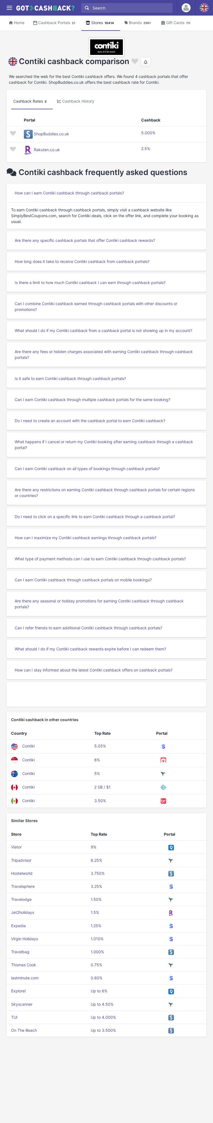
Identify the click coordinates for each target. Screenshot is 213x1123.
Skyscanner (21, 1004)
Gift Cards (178, 22)
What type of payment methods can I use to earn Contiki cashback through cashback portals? (100, 558)
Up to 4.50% (102, 1004)
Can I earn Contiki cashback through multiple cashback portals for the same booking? (92, 399)
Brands (140, 22)
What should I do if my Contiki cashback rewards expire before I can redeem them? (90, 649)
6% (97, 759)
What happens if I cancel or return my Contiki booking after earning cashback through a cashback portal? (104, 444)
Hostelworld (21, 873)
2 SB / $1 (102, 787)
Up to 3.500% (103, 1030)
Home (19, 22)
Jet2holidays (22, 912)
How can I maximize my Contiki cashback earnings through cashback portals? (85, 537)
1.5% (95, 912)
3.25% (96, 886)
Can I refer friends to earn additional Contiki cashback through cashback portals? (88, 627)
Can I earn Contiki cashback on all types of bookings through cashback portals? (87, 468)
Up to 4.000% (103, 1017)
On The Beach (24, 1030)
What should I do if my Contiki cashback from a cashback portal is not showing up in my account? (103, 330)
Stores (102, 22)
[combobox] (125, 7)
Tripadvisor (21, 860)
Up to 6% (99, 990)
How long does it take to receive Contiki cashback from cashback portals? (82, 261)
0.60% (96, 977)
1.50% (96, 899)
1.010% (97, 938)
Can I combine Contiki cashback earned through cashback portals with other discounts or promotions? (96, 306)
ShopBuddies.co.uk (51, 133)
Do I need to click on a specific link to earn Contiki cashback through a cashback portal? (95, 516)
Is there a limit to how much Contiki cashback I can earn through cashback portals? (90, 282)
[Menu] (9, 8)
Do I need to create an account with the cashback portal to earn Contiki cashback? (90, 420)
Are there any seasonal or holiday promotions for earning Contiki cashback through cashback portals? (99, 604)
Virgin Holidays (24, 938)
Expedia (18, 925)
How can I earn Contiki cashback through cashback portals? (69, 193)
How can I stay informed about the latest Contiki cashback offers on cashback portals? (94, 670)
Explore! (18, 990)
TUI (14, 1017)
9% (93, 847)
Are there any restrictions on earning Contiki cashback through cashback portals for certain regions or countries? (105, 492)
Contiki (28, 746)
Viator (16, 847)
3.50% (100, 800)
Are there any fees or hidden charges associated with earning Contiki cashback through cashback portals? (104, 354)
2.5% (145, 148)
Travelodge (21, 899)
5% (97, 773)
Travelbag (20, 951)
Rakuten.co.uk (47, 149)
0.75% (96, 964)
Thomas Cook (23, 964)
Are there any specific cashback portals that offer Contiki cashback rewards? (85, 240)
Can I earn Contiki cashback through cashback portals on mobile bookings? (83, 579)
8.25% (96, 860)
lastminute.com (25, 977)
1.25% (96, 925)
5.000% (148, 132)
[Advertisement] (106, 694)
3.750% (98, 873)
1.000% (97, 951)
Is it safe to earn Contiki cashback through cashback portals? (70, 378)
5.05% (100, 746)
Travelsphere (23, 886)
